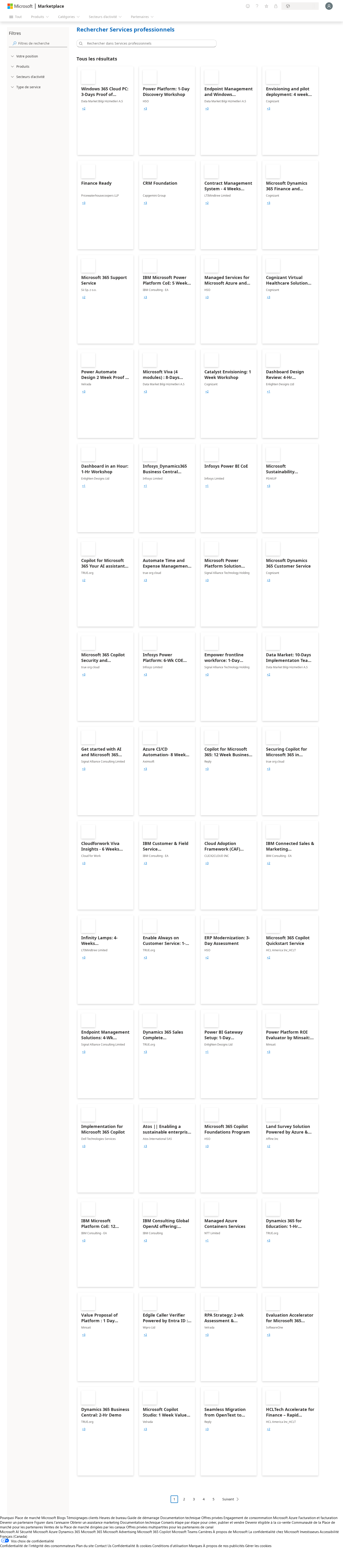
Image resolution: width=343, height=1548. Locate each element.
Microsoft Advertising (119, 1531)
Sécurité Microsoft (34, 1531)
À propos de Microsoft (230, 1531)
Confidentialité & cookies (131, 1545)
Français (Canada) (13, 1536)
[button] (80, 43)
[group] (83, 108)
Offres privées (212, 1517)
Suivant (228, 1499)
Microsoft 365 (91, 1531)
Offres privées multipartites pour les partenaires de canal (170, 1527)
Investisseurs (309, 1531)
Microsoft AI (9, 1531)
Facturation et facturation (317, 1517)
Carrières (205, 1531)
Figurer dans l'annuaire (51, 1522)
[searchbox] (42, 43)
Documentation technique (180, 1517)
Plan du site (85, 1545)
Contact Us (103, 1545)
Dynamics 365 (69, 1531)
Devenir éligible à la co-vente (268, 1522)
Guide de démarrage (143, 1517)
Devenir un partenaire (16, 1522)
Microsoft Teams (184, 1531)
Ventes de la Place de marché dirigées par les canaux (84, 1527)
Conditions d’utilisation (170, 1545)
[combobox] (148, 43)
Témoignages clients (82, 1517)
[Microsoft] (20, 6)
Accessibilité (329, 1531)
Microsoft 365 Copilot (154, 1531)
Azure (53, 1531)
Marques (195, 1545)
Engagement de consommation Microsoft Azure (261, 1517)
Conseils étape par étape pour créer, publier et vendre (202, 1522)
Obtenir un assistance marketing (94, 1522)
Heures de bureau (112, 1517)
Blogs (61, 1517)
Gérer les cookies (258, 1545)
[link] (105, 110)
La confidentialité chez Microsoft (273, 1531)
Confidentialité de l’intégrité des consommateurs (37, 1545)
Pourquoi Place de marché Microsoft (28, 1517)
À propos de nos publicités (223, 1545)
